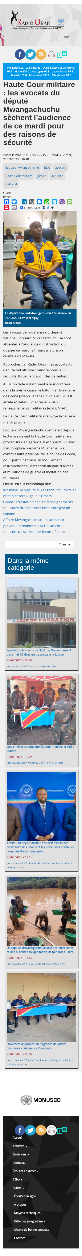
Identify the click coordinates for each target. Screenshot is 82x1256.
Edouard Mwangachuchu (22, 167)
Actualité (57, 176)
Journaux (19, 1163)
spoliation (33, 666)
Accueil (17, 1137)
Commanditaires (53, 863)
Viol (51, 762)
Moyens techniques (27, 1213)
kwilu (31, 1060)
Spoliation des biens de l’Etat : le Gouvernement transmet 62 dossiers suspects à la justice (39, 652)
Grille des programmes (29, 1221)
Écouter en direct (25, 1171)
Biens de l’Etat (48, 666)
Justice (41, 176)
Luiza (31, 963)
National (11, 184)
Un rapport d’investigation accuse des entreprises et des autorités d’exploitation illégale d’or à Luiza (40, 950)
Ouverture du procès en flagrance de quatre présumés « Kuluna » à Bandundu (36, 1046)
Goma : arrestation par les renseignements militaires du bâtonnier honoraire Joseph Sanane (38, 507)
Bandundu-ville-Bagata (48, 1060)
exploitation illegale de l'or (50, 963)
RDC (47, 167)
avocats (60, 167)
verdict (59, 762)
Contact (19, 1238)
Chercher (65, 544)
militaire (32, 762)
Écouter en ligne (25, 1196)
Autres (17, 1188)
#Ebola (17, 1179)
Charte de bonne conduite (31, 1230)
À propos (20, 1204)
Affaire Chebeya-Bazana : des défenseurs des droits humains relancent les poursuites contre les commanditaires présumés (40, 847)
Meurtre (43, 762)
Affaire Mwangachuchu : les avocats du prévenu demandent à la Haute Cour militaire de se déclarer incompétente (35, 525)
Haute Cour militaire (18, 176)
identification (35, 863)
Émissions (20, 1154)
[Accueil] (37, 20)
